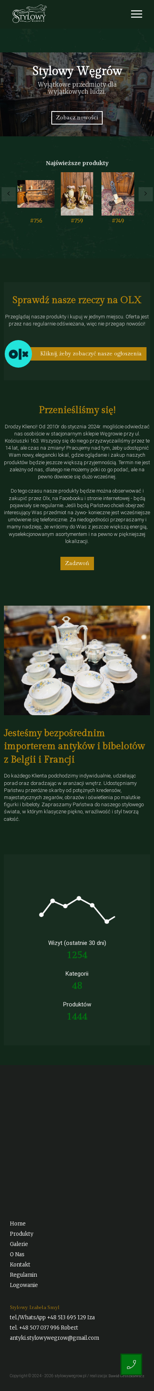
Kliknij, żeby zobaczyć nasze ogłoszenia (91, 354)
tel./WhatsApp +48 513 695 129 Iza (52, 1318)
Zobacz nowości (77, 118)
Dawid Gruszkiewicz (126, 1376)
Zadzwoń (77, 563)
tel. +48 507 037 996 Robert (44, 1328)
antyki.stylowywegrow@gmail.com (54, 1338)
